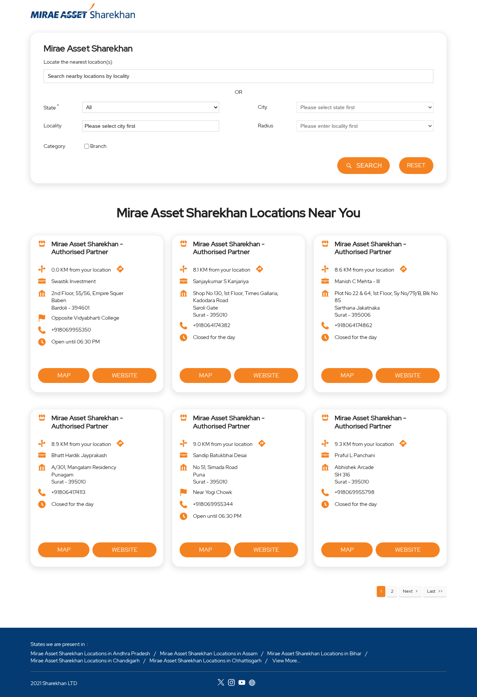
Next (408, 591)
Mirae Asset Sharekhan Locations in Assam (209, 653)
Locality (52, 125)
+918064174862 (353, 325)
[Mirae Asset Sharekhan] (83, 10)
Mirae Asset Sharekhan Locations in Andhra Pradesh (90, 653)
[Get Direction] (122, 270)
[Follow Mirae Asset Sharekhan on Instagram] (233, 683)
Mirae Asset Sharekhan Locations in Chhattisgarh (205, 660)
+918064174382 (211, 325)
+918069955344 (213, 504)
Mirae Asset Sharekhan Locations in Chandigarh (85, 660)
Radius (265, 125)
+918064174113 (68, 492)
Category (54, 145)
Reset (416, 165)
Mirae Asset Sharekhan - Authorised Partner (87, 248)
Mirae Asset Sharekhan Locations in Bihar (314, 653)
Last (431, 591)
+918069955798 (355, 492)
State (51, 107)
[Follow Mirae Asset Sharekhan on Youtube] (243, 683)
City (262, 107)
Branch (98, 145)
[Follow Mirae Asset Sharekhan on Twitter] (223, 683)
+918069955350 (71, 330)
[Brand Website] (254, 683)
